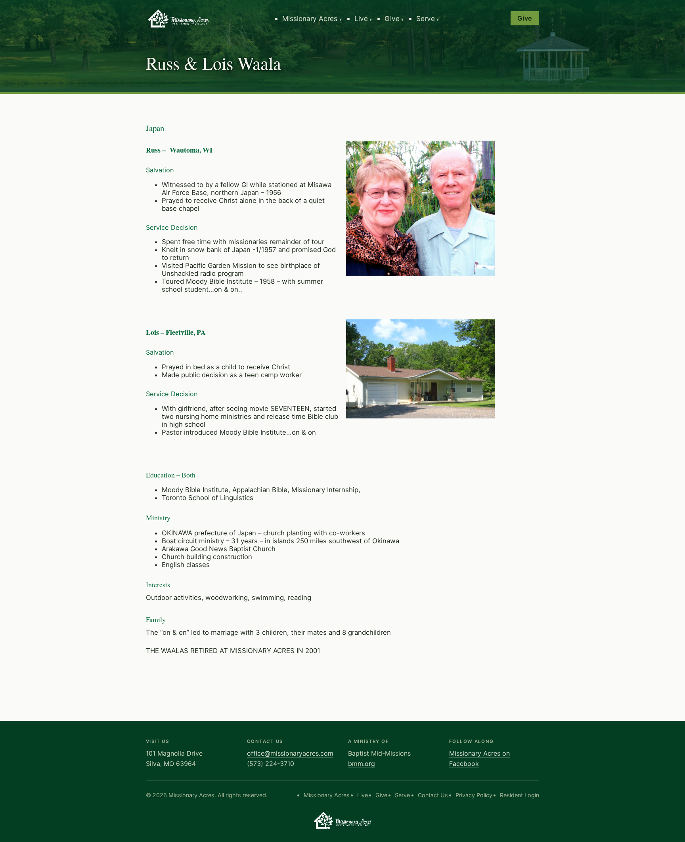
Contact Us (433, 795)
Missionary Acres (309, 18)
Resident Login (519, 795)
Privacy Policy (473, 795)
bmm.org (361, 764)
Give (392, 18)
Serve (425, 18)
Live (361, 18)
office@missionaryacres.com (290, 753)
